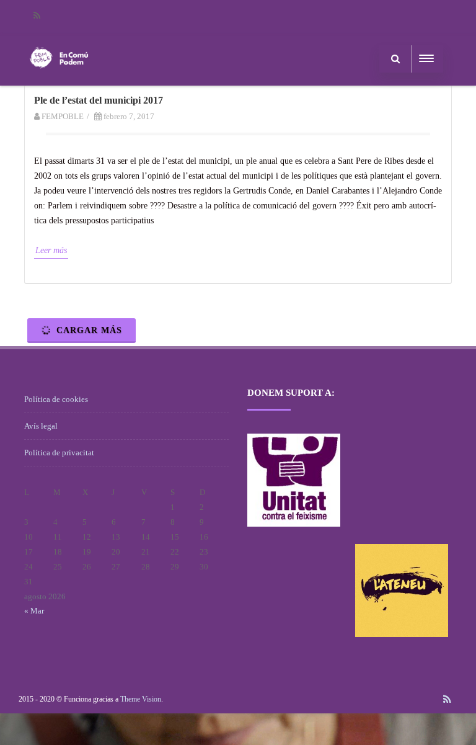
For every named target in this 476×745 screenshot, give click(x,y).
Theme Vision (140, 699)
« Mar (34, 610)
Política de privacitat (59, 452)
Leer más (51, 250)
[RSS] (36, 16)
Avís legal (41, 425)
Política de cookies (56, 399)
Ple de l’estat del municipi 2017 (98, 100)
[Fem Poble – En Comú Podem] (59, 81)
